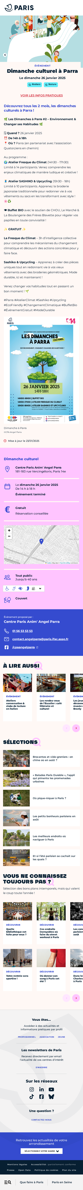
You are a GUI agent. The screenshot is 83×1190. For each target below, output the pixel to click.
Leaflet (49, 563)
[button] (41, 541)
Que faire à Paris (31, 1182)
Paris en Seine (62, 1182)
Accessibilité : (53, 1164)
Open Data (24, 1170)
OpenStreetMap (65, 563)
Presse (10, 1170)
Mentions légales (17, 1164)
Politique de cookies (46, 1170)
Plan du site (69, 1170)
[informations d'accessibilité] (24, 588)
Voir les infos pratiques (41, 95)
